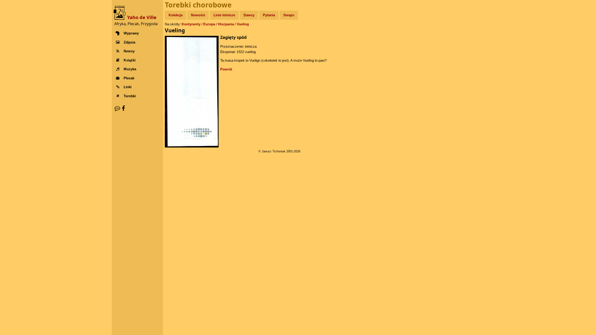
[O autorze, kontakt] (117, 108)
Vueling (243, 24)
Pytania (269, 15)
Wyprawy (131, 33)
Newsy (129, 51)
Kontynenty (191, 24)
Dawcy (249, 15)
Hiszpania (226, 24)
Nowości (198, 15)
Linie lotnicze (224, 15)
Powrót (226, 69)
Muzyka (130, 69)
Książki (129, 60)
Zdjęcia (129, 42)
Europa (209, 24)
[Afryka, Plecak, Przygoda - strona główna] (120, 12)
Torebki (130, 96)
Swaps (288, 15)
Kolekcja (176, 15)
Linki (128, 87)
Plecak (129, 78)
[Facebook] (123, 108)
